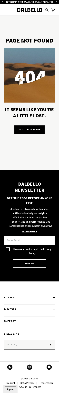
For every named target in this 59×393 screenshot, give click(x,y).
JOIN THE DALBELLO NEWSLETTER (29, 2)
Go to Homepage (29, 129)
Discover (10, 309)
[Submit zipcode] (50, 344)
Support (10, 321)
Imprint (10, 383)
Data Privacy (27, 383)
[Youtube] (49, 367)
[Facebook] (9, 367)
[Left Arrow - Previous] (2, 2)
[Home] (29, 10)
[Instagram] (29, 367)
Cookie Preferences (30, 387)
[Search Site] (46, 10)
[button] (6, 10)
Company (10, 297)
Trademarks (46, 383)
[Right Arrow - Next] (57, 2)
